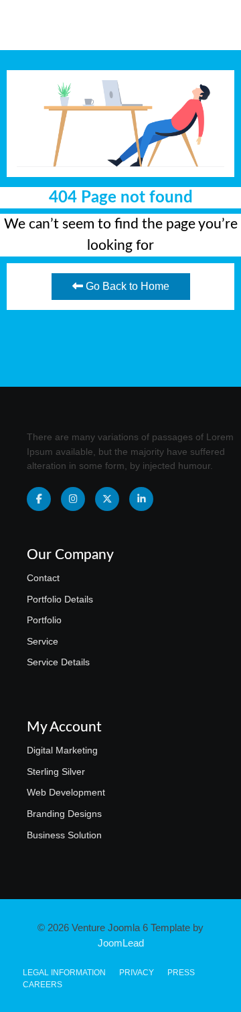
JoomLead (121, 943)
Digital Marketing (62, 750)
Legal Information (64, 972)
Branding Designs (64, 813)
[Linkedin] (141, 499)
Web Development (66, 792)
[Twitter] (107, 499)
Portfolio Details (60, 599)
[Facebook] (39, 499)
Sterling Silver (56, 771)
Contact (43, 577)
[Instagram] (73, 499)
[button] (208, 25)
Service (42, 641)
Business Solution (64, 835)
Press (181, 972)
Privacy (136, 972)
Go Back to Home (126, 286)
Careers (42, 984)
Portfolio (44, 620)
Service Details (58, 662)
